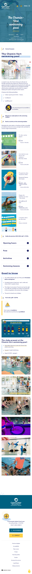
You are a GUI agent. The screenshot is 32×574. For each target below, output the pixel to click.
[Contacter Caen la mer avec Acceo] (21, 6)
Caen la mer (11, 34)
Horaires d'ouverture (16, 560)
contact (17, 535)
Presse (16, 551)
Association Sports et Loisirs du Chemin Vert (16, 345)
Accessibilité (16, 546)
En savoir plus (10, 144)
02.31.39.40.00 (17, 530)
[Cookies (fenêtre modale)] (29, 571)
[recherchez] (17, 6)
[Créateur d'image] (16, 570)
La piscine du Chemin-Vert (16, 38)
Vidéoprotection (16, 566)
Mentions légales (16, 543)
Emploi (16, 557)
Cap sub (7, 350)
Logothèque (16, 563)
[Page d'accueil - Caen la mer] (6, 6)
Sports (22, 34)
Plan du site (16, 549)
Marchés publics (16, 554)
